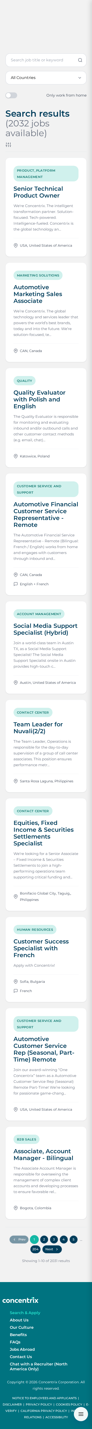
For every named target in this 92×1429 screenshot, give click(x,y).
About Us (19, 1320)
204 (35, 1249)
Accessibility (56, 1417)
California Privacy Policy (44, 1411)
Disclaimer (12, 1404)
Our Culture (22, 1327)
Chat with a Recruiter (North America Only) (38, 1366)
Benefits (18, 1334)
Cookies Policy (69, 1404)
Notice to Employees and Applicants (44, 1398)
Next (49, 1249)
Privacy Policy (39, 1404)
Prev (22, 1239)
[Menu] (81, 1414)
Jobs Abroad (22, 1349)
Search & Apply (25, 1312)
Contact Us (21, 1356)
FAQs (15, 1342)
